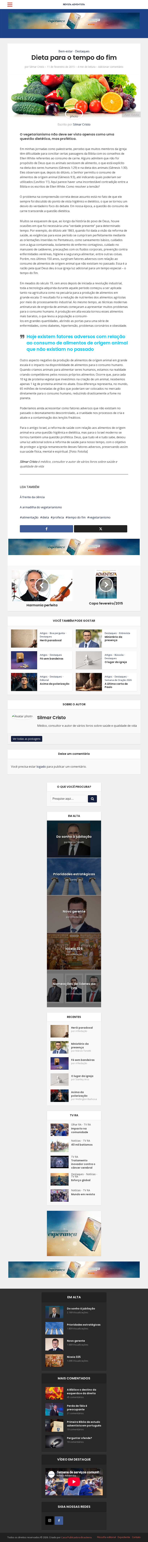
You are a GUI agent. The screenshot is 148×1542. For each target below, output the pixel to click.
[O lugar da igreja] (61, 1079)
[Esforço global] (61, 1179)
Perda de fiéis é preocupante (77, 1407)
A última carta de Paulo (116, 685)
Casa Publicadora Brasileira (76, 1537)
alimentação (30, 517)
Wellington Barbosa (86, 1099)
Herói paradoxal (51, 640)
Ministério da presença (113, 638)
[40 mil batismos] (61, 1146)
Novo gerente (74, 911)
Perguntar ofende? (79, 1438)
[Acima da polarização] (61, 1095)
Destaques (82, 51)
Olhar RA (76, 1124)
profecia (58, 517)
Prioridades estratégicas (74, 874)
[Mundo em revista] (61, 1195)
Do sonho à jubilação (74, 836)
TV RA (87, 1124)
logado (41, 767)
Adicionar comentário (110, 66)
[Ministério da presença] (61, 1047)
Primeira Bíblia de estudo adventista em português (84, 1423)
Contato (136, 1537)
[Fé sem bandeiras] (61, 1063)
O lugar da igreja (116, 662)
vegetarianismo (99, 517)
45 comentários (75, 1397)
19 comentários (75, 1429)
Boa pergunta (57, 633)
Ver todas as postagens (26, 738)
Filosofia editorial (106, 1537)
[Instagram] (49, 1520)
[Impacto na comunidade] (61, 1129)
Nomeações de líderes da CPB (74, 986)
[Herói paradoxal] (61, 1031)
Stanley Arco (76, 879)
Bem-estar (65, 51)
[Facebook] (59, 1520)
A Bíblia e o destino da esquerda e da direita (81, 1391)
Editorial (44, 680)
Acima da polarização (54, 684)
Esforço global (80, 1180)
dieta (45, 517)
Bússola (119, 654)
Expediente (124, 1537)
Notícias (76, 1140)
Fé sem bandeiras (51, 658)
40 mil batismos (82, 1144)
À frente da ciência (32, 497)
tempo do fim (77, 517)
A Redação (76, 916)
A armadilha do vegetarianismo (41, 507)
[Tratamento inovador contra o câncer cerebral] (61, 1162)
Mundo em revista (83, 1194)
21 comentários (75, 1413)
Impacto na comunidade (79, 1130)
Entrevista (124, 633)
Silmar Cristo (36, 66)
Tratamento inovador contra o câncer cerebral (83, 1164)
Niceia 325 (74, 948)
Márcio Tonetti (76, 842)
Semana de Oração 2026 (118, 680)
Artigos (43, 633)
